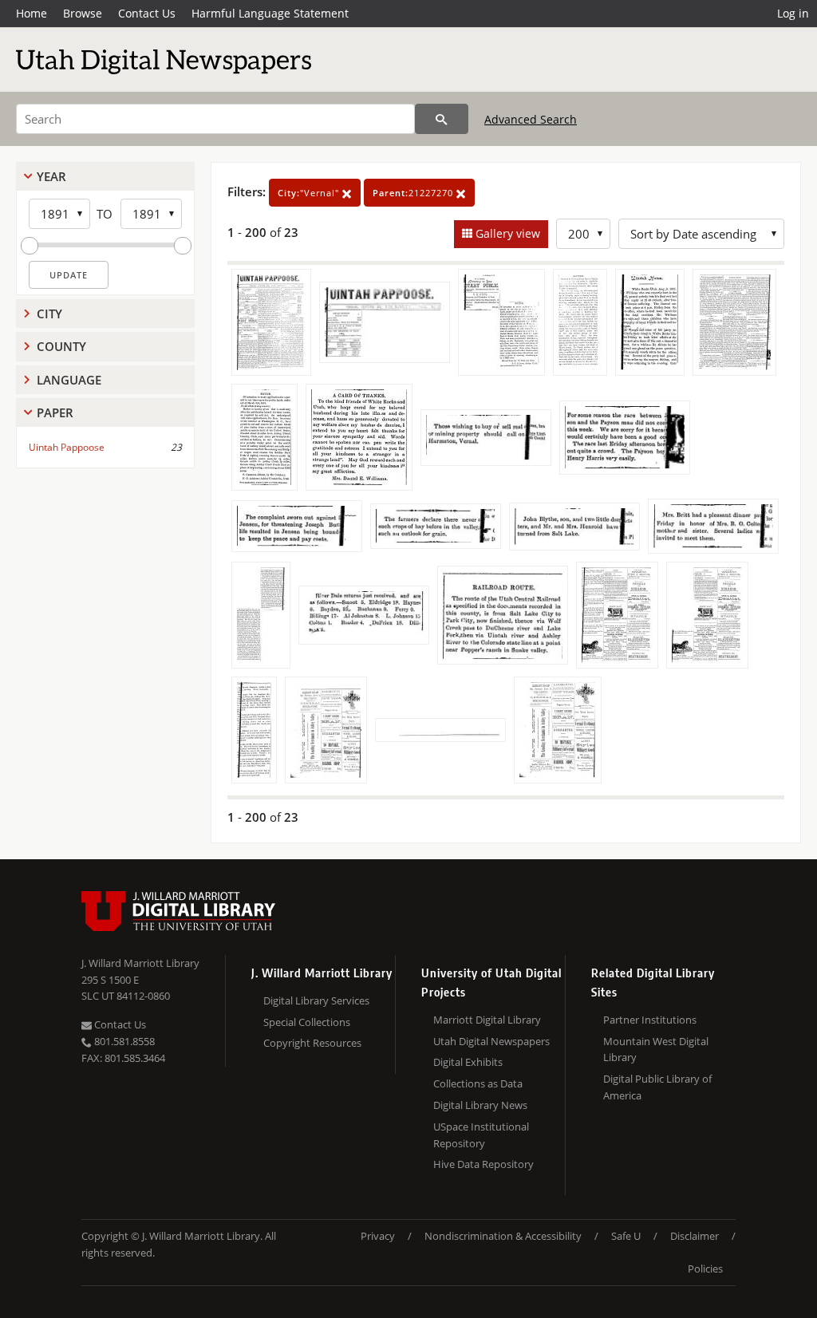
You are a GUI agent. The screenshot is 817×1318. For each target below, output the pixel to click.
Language (69, 380)
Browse (82, 13)
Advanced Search (530, 119)
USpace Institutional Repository (481, 1134)
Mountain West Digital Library (655, 1049)
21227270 (414, 193)
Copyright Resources (312, 1043)
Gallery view (506, 233)
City (49, 314)
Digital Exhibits (468, 1062)
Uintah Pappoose (67, 447)
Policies (705, 1268)
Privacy (378, 1236)
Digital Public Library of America (657, 1087)
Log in (793, 13)
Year (51, 176)
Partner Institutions (650, 1019)
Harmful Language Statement (270, 13)
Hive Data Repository (483, 1164)
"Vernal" (310, 193)
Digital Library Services (316, 1000)
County (61, 346)
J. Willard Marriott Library (140, 963)
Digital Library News (480, 1105)
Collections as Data (478, 1083)
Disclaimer (694, 1236)
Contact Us (147, 13)
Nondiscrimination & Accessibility (503, 1236)
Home (31, 13)
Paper (55, 412)
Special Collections (306, 1022)
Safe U (626, 1236)
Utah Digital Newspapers (491, 1041)
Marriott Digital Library (487, 1019)
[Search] (441, 119)
